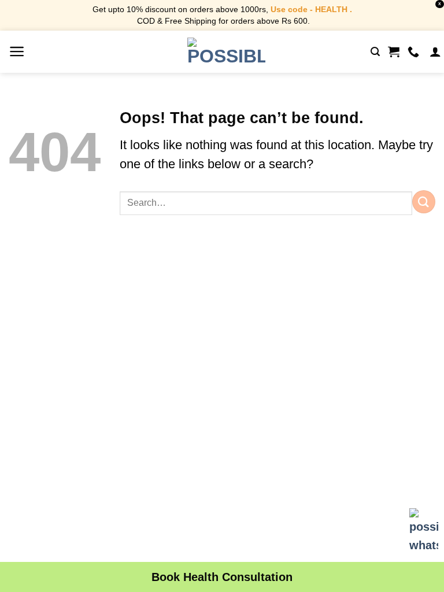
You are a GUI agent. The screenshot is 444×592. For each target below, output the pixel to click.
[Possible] (226, 51)
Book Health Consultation (222, 577)
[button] (17, 51)
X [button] (439, 4)
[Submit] (423, 201)
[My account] (435, 51)
